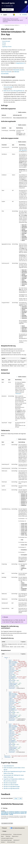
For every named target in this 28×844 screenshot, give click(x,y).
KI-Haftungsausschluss (6, 834)
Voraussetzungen (6, 41)
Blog (2, 836)
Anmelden (24, 14)
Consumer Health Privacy (7, 838)
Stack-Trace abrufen (6, 71)
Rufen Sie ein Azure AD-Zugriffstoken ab (14, 90)
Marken (3, 842)
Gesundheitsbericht (9, 766)
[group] (14, 116)
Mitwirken (8, 836)
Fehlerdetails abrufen (18, 70)
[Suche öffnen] (20, 14)
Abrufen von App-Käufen (10, 783)
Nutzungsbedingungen (6, 840)
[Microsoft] (14, 15)
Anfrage (4, 43)
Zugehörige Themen (6, 46)
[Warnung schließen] (26, 2)
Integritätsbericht (20, 63)
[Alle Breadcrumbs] (2, 25)
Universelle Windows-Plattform (12, 25)
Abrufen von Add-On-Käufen (11, 784)
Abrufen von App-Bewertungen (12, 786)
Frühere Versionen (17, 834)
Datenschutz (15, 836)
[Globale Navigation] (1, 14)
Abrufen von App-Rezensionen (11, 788)
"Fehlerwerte (18, 393)
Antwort (4, 44)
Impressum (16, 840)
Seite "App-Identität (23, 150)
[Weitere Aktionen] (26, 25)
